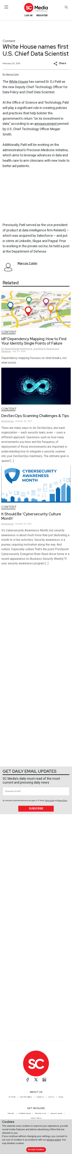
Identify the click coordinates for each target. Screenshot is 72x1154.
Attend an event (40, 1113)
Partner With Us (36, 1118)
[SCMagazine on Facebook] (27, 1079)
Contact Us (40, 1097)
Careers (51, 1097)
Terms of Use (49, 800)
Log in (28, 15)
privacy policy (54, 1139)
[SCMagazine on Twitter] (36, 1079)
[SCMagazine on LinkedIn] (44, 1079)
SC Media (12, 1097)
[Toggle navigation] (6, 7)
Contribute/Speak (24, 1113)
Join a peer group (56, 1113)
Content (9, 41)
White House (18, 82)
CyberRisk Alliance (26, 1097)
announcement (45, 124)
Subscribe (36, 808)
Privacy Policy (62, 800)
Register (41, 15)
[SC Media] (36, 7)
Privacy (61, 1097)
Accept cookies (36, 1149)
